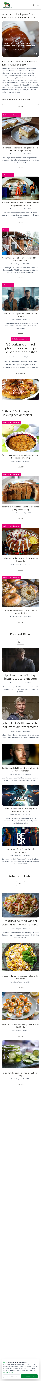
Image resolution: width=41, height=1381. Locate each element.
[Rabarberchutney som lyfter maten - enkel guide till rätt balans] (20, 39)
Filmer (5, 230)
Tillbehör (9, 39)
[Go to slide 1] (32, 53)
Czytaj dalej (20, 373)
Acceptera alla (29, 1376)
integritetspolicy (8, 1372)
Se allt (20, 107)
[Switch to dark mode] (33, 5)
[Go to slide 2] (34, 53)
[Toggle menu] (38, 5)
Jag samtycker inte (11, 1376)
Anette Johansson (16, 154)
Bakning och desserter (11, 115)
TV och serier (8, 175)
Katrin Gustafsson (10, 49)
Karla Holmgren (16, 264)
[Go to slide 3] (36, 54)
